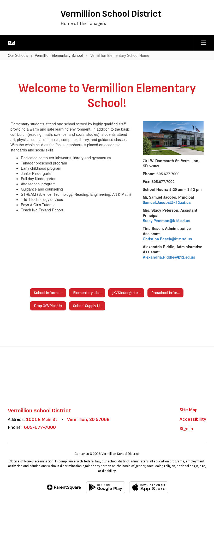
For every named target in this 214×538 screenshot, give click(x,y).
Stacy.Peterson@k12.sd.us (166, 220)
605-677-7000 (40, 427)
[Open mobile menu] (203, 43)
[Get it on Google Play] (105, 487)
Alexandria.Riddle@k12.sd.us (169, 257)
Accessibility (193, 419)
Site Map (189, 410)
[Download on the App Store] (148, 487)
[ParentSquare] (64, 487)
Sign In (186, 428)
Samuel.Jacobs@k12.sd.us (167, 202)
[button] (11, 43)
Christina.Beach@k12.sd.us (167, 238)
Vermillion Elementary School (59, 55)
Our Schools (18, 55)
